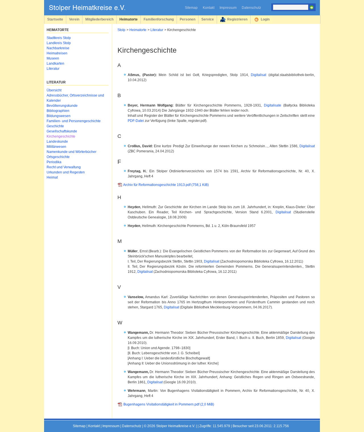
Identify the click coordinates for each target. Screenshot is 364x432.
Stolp (121, 30)
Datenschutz (251, 8)
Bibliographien (58, 111)
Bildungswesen (59, 116)
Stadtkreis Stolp (59, 38)
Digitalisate (273, 105)
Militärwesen (56, 147)
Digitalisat (258, 75)
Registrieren (237, 19)
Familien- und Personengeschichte (74, 121)
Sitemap (191, 8)
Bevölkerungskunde (62, 106)
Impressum (228, 8)
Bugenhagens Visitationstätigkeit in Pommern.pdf (168, 404)
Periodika (54, 162)
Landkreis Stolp (59, 43)
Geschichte (55, 126)
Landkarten (55, 63)
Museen (53, 58)
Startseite (55, 19)
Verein (74, 19)
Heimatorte (128, 19)
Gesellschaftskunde (62, 131)
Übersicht (54, 90)
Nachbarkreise (58, 48)
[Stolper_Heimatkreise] (91, 10)
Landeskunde (57, 142)
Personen (187, 19)
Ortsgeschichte (58, 157)
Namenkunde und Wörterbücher (71, 152)
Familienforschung (159, 19)
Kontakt (208, 8)
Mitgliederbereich (99, 19)
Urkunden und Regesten (66, 172)
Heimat (52, 177)
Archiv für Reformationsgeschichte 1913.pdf (166, 185)
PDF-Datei (136, 121)
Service (207, 19)
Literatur (156, 30)
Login (265, 19)
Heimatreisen (57, 53)
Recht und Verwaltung (64, 167)
